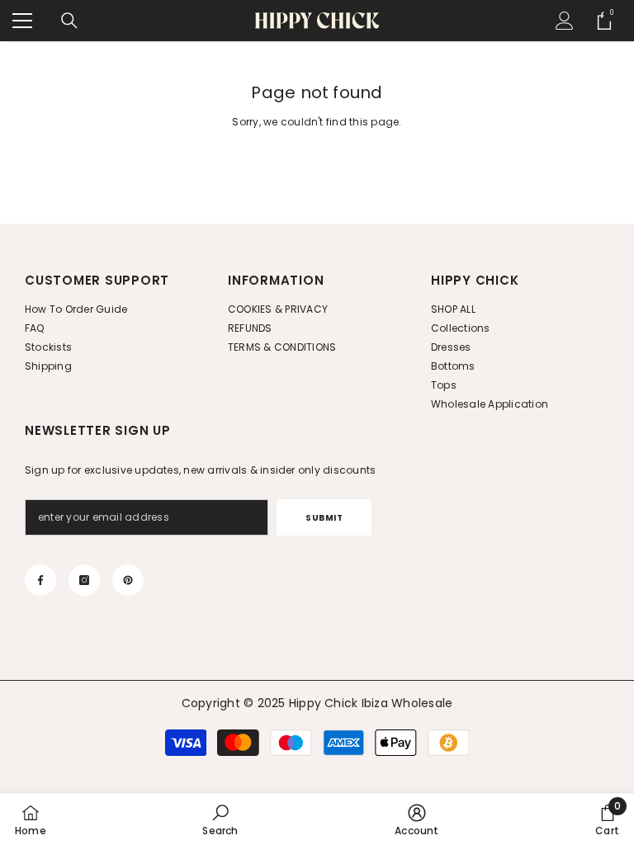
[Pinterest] (128, 580)
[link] (220, 819)
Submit (324, 518)
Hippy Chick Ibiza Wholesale (370, 703)
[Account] (565, 21)
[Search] (69, 21)
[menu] (22, 21)
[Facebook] (40, 580)
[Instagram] (84, 580)
